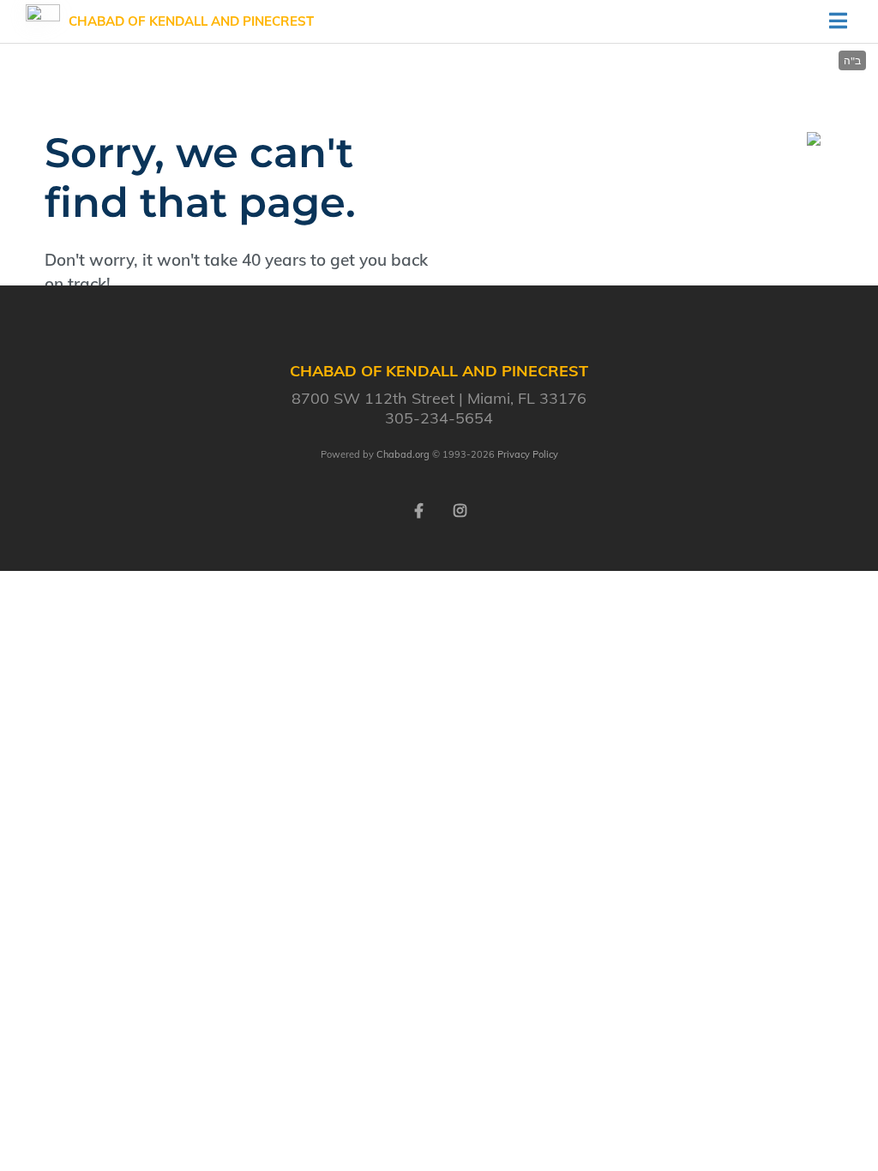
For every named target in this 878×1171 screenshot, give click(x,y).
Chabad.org (403, 454)
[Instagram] (459, 509)
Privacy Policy (527, 454)
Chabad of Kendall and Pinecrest (191, 21)
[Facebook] (418, 509)
